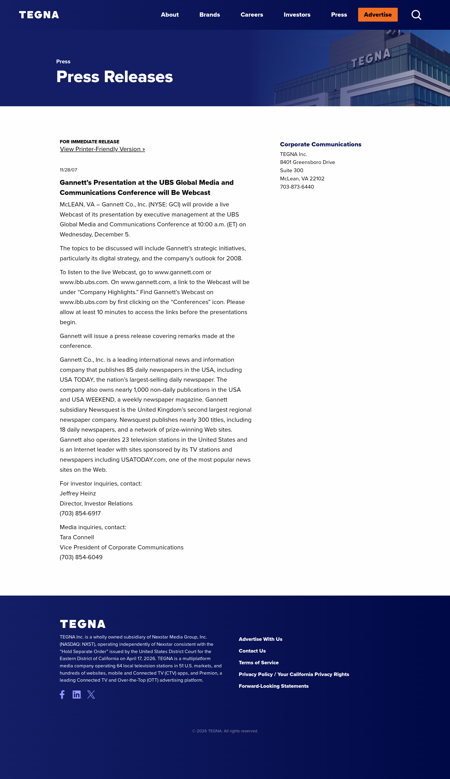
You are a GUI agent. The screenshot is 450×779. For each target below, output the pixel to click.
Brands (209, 14)
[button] (416, 15)
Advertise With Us (260, 639)
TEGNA (83, 624)
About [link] (170, 14)
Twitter (95, 694)
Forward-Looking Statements (274, 686)
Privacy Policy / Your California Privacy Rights (294, 674)
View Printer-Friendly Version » (102, 149)
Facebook (65, 694)
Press (339, 14)
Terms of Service (259, 662)
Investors (297, 14)
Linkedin (79, 694)
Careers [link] (252, 14)
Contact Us (252, 651)
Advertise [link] (378, 14)
